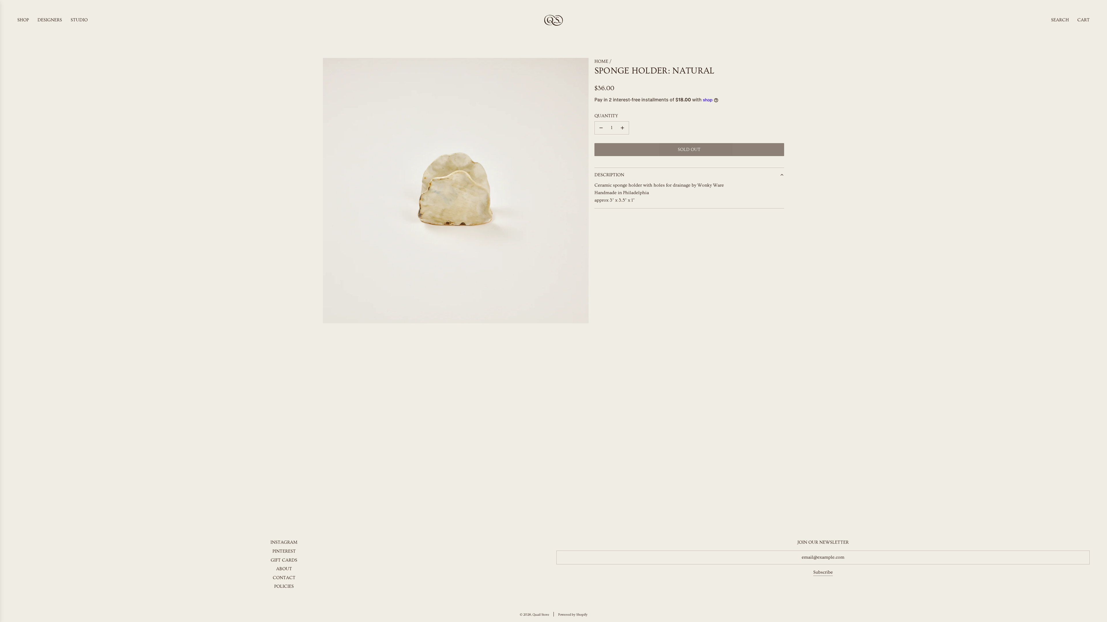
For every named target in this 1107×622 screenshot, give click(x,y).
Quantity (606, 115)
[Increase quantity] (622, 128)
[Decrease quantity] (601, 128)
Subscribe (823, 572)
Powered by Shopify (573, 615)
